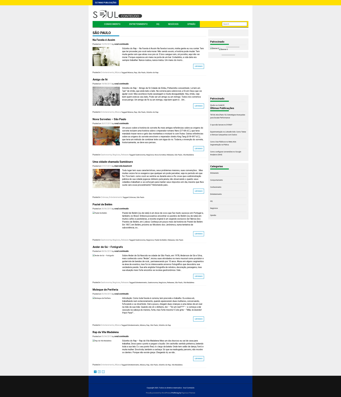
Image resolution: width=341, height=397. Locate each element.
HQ (157, 24)
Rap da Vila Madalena (106, 332)
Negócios (173, 24)
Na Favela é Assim (104, 39)
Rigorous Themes (188, 393)
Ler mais (198, 66)
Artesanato (214, 173)
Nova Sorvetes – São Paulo (109, 119)
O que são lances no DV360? (221, 125)
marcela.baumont (123, 166)
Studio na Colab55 (217, 105)
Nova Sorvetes (160, 155)
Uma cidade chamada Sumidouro (113, 161)
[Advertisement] (228, 76)
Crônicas (104, 197)
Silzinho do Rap (152, 72)
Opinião (191, 24)
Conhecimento (112, 24)
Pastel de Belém (102, 204)
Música (118, 72)
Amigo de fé (100, 79)
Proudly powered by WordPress (158, 393)
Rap (135, 72)
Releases (125, 155)
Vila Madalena (188, 155)
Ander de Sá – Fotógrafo (108, 247)
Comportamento (216, 180)
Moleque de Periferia (105, 289)
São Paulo (142, 72)
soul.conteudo (121, 44)
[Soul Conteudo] (96, 24)
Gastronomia (106, 155)
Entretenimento (138, 24)
